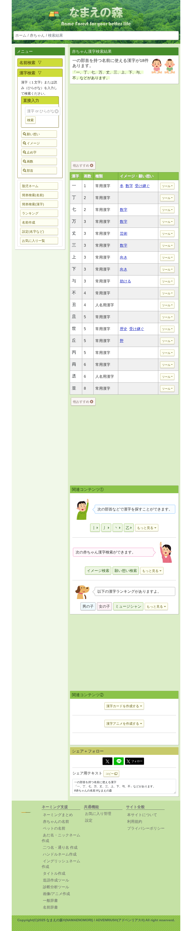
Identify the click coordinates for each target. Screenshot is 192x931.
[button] (95, 528)
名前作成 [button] (28, 222)
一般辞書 (50, 900)
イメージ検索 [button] (98, 571)
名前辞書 (50, 907)
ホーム (20, 35)
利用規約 (134, 822)
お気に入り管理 (98, 814)
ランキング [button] (30, 213)
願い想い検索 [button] (125, 571)
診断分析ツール (56, 887)
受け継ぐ (142, 186)
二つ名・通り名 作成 (60, 847)
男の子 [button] (88, 606)
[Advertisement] (40, 327)
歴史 (123, 329)
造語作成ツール (56, 880)
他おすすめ (81, 165)
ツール (166, 186)
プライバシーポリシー (146, 828)
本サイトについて (142, 815)
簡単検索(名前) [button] (33, 195)
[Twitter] (107, 761)
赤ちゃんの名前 (56, 822)
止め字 (32, 152)
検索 (30, 120)
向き (123, 257)
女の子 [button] (104, 606)
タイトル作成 (54, 873)
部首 (30, 170)
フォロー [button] (137, 761)
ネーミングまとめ (58, 815)
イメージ (33, 143)
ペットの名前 (54, 828)
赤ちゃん (37, 35)
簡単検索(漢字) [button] (33, 204)
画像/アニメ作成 (56, 894)
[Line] (119, 761)
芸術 (123, 233)
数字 (129, 186)
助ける (125, 281)
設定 (88, 820)
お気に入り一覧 (33, 241)
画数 (30, 161)
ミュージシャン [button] (128, 606)
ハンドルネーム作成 (60, 854)
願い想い (33, 134)
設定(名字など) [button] (33, 231)
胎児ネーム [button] (30, 186)
